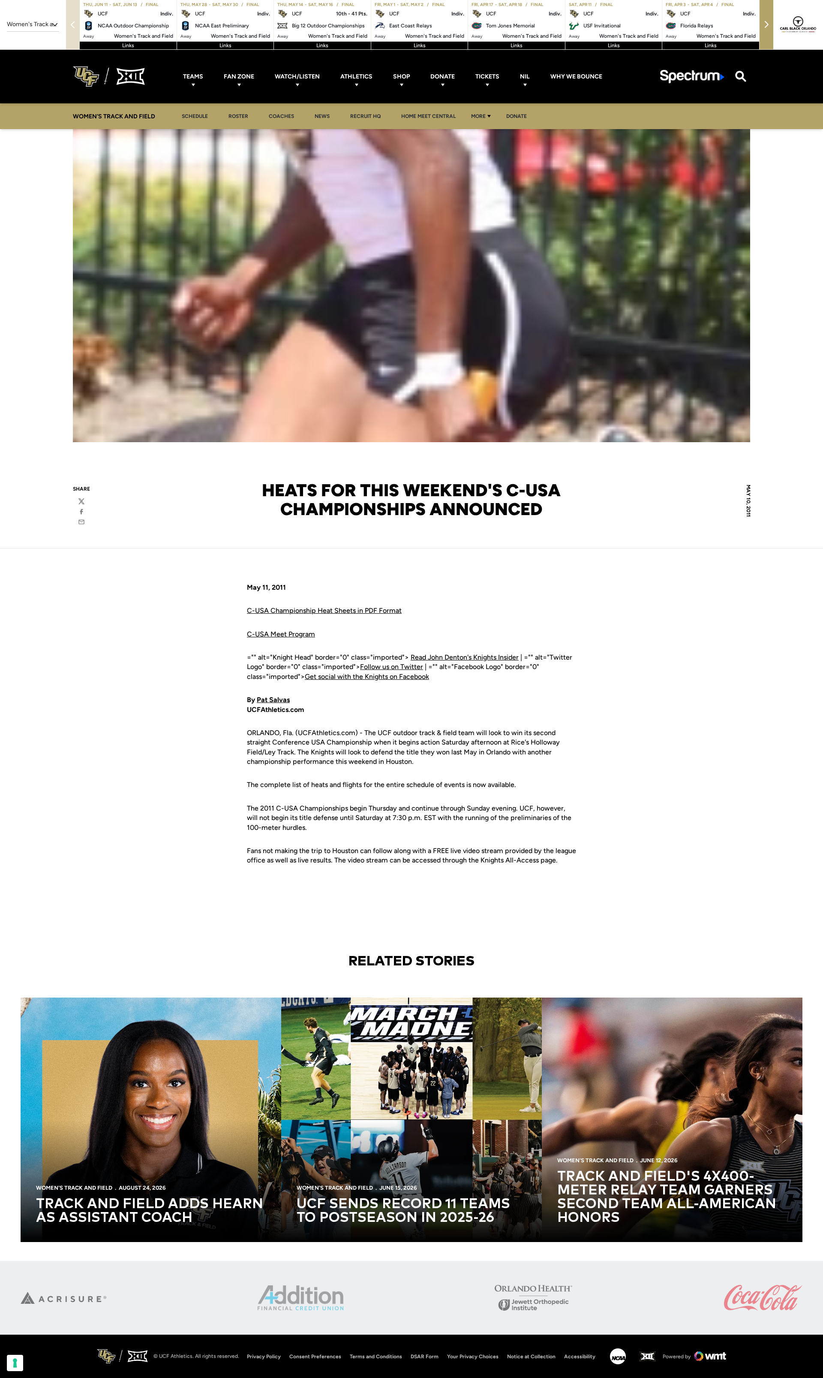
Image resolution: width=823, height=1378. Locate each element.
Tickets (487, 76)
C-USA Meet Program (281, 634)
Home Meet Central (431, 116)
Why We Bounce (576, 76)
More (478, 116)
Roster (238, 116)
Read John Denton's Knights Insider (465, 657)
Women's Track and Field (74, 1188)
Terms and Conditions (376, 1357)
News (322, 116)
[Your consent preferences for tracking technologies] (15, 1363)
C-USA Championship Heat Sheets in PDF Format (324, 610)
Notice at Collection (531, 1357)
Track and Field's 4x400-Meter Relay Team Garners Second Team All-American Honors (666, 1197)
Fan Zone (239, 76)
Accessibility (579, 1356)
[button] (766, 24)
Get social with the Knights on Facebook (367, 676)
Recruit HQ (368, 116)
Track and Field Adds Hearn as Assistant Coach (149, 1211)
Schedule (195, 116)
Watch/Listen (297, 76)
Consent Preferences (315, 1357)
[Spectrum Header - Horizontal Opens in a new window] (692, 76)
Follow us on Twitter (391, 667)
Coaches (281, 116)
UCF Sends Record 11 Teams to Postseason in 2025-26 (403, 1211)
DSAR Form (425, 1357)
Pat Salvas (273, 700)
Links (128, 45)
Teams (193, 76)
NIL (525, 76)
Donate (442, 76)
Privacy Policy (264, 1357)
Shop (401, 76)
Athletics (356, 76)
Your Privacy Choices (473, 1357)
